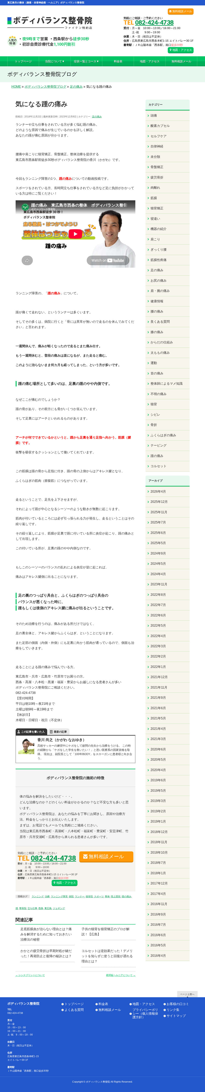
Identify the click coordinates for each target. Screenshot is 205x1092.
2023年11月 (159, 584)
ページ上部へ (187, 994)
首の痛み (157, 373)
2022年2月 (158, 656)
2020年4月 (158, 770)
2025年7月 (158, 522)
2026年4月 (158, 491)
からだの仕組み (162, 342)
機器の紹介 (159, 229)
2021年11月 (159, 687)
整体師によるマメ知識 (167, 383)
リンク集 (173, 1009)
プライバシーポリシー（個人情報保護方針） (145, 1013)
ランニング (38, 896)
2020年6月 (158, 749)
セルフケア (159, 136)
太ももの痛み (160, 352)
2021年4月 (158, 728)
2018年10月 (159, 852)
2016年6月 (158, 935)
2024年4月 (158, 574)
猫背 (154, 404)
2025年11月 (159, 512)
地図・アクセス (182, 49)
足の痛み (97, 116)
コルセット (159, 466)
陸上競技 (116, 896)
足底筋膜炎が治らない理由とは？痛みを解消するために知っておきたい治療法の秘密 (46, 934)
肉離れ (155, 187)
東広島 (48, 908)
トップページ (74, 1004)
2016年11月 (159, 904)
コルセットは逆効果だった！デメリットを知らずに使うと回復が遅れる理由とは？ (107, 956)
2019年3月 (158, 801)
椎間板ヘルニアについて (121, 975)
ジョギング (59, 908)
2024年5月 (158, 563)
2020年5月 (158, 759)
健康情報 (157, 301)
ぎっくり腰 (159, 249)
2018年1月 (158, 873)
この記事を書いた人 (33, 731)
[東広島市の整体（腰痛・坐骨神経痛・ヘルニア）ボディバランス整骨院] (49, 42)
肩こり (155, 239)
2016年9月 (158, 914)
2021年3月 (158, 739)
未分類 (155, 156)
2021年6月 (158, 708)
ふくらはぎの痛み (163, 435)
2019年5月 (158, 790)
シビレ (155, 414)
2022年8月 (158, 594)
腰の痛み (157, 311)
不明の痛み (159, 394)
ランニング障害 (59, 896)
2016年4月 (158, 955)
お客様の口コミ (178, 1004)
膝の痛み (157, 332)
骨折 (154, 425)
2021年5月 (158, 718)
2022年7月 (158, 605)
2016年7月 (158, 924)
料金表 (103, 1004)
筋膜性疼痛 (159, 260)
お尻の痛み (159, 280)
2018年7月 (158, 862)
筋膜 (154, 198)
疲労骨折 (157, 177)
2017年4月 (158, 893)
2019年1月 (158, 821)
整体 (107, 896)
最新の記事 (60, 731)
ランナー (79, 896)
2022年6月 (158, 615)
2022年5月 (158, 625)
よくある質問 (74, 1009)
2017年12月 (159, 883)
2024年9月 (158, 553)
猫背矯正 (157, 208)
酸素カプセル (160, 125)
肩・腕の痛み (160, 290)
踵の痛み (126, 896)
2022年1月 (158, 667)
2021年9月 (158, 697)
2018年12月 (159, 832)
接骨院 (89, 896)
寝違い (155, 218)
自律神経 (157, 146)
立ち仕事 (32, 908)
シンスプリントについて (30, 975)
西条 (40, 908)
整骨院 (22, 908)
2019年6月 (158, 780)
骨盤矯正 (157, 167)
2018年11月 (159, 842)
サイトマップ (176, 1015)
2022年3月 (158, 646)
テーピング (159, 445)
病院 (71, 896)
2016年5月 (158, 945)
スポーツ (99, 896)
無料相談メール (182, 11)
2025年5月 (158, 543)
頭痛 (154, 115)
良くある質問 (160, 321)
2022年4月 (158, 636)
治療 (47, 896)
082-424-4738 (154, 22)
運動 (154, 363)
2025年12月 (159, 501)
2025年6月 (158, 532)
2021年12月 (159, 677)
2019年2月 (158, 811)
